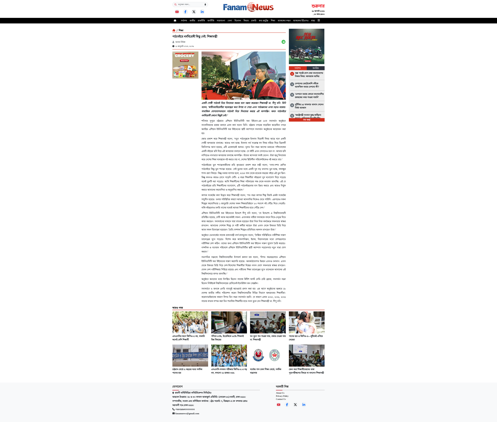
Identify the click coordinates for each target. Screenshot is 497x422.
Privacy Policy (282, 396)
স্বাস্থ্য (313, 20)
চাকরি (253, 20)
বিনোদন (238, 20)
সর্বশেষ (184, 20)
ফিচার (246, 20)
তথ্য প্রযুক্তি (263, 20)
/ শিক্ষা (179, 30)
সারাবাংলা (221, 20)
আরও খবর (177, 308)
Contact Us (281, 399)
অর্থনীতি (210, 20)
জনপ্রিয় (316, 68)
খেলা (230, 20)
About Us (280, 393)
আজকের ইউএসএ (301, 20)
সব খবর (306, 119)
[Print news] (284, 42)
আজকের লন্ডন (284, 20)
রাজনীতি (201, 20)
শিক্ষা (273, 20)
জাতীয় (192, 20)
